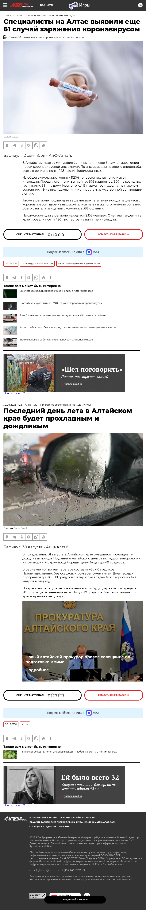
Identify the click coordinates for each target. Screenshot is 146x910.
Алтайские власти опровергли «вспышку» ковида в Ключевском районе (63, 315)
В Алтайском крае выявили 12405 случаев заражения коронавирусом (61, 303)
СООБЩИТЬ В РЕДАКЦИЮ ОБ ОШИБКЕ (50, 826)
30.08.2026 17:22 (12, 404)
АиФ (25, 528)
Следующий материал (75, 899)
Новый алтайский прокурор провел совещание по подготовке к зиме (77, 659)
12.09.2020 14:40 (12, 15)
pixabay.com (10, 136)
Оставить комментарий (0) (113, 234)
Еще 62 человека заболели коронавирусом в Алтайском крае (56, 339)
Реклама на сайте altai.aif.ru (77, 818)
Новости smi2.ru (16, 393)
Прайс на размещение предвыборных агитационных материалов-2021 (72, 822)
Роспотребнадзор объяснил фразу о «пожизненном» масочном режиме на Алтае (68, 327)
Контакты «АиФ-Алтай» (43, 818)
